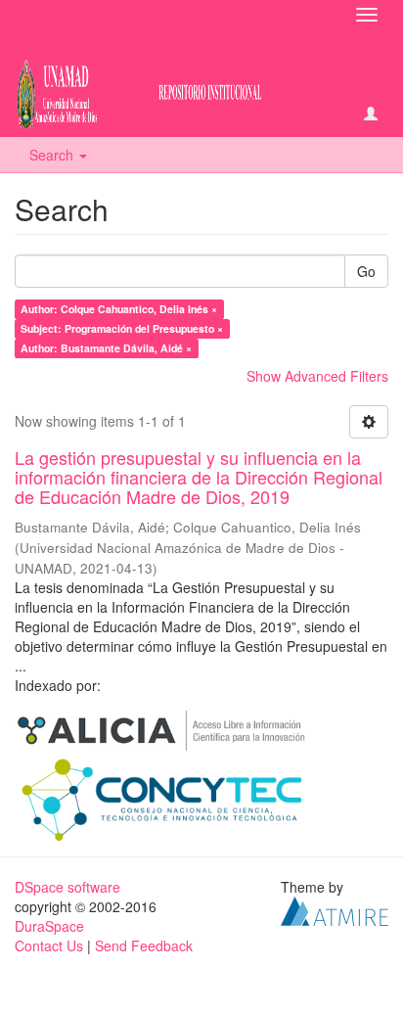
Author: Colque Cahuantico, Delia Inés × (119, 308)
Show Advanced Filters (317, 376)
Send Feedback (144, 945)
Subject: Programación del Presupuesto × (122, 328)
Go (366, 271)
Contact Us (49, 945)
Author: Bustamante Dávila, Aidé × (106, 348)
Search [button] (53, 154)
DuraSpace (49, 926)
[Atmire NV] (334, 908)
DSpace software (67, 887)
